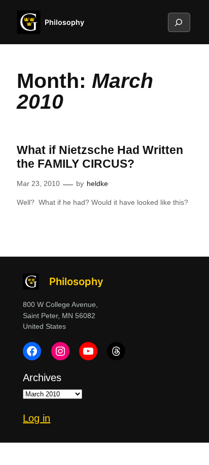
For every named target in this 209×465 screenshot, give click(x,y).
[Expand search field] (178, 22)
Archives (42, 377)
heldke (97, 183)
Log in (36, 418)
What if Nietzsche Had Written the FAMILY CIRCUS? (100, 157)
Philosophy (64, 22)
